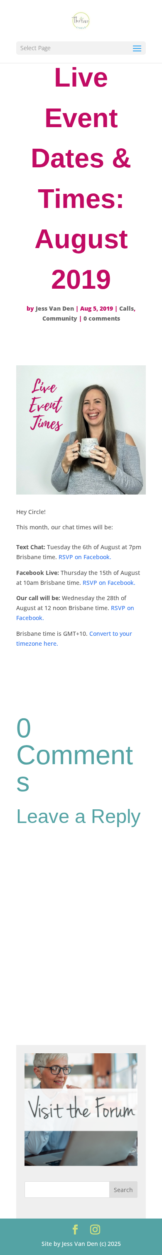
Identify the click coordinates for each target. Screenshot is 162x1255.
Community (59, 318)
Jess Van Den (55, 308)
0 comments (101, 318)
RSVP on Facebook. (85, 557)
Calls (126, 308)
